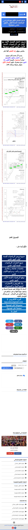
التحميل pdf (14, 237)
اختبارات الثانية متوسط (19, 489)
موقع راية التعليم (8, 525)
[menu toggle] (25, 2)
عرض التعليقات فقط (18, 368)
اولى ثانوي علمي (11, 32)
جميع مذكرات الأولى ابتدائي (18, 504)
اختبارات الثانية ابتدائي (19, 467)
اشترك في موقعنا (13, 441)
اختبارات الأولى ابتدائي (19, 463)
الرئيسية (21, 14)
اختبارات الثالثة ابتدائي (19, 471)
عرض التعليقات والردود (7, 368)
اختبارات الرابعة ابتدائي (19, 474)
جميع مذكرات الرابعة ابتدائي (18, 515)
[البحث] (2, 2)
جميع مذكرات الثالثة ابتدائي (18, 512)
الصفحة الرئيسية (20, 32)
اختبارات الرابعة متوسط (19, 496)
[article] (14, 339)
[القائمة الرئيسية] (3, 14)
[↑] (14, 522)
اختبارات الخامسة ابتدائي (19, 478)
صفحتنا (17, 453)
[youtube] (20, 2)
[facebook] (22, 2)
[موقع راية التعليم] (14, 6)
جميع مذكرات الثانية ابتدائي (18, 508)
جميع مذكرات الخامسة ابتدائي (17, 519)
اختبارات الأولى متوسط (19, 486)
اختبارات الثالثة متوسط (19, 493)
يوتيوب (9, 453)
